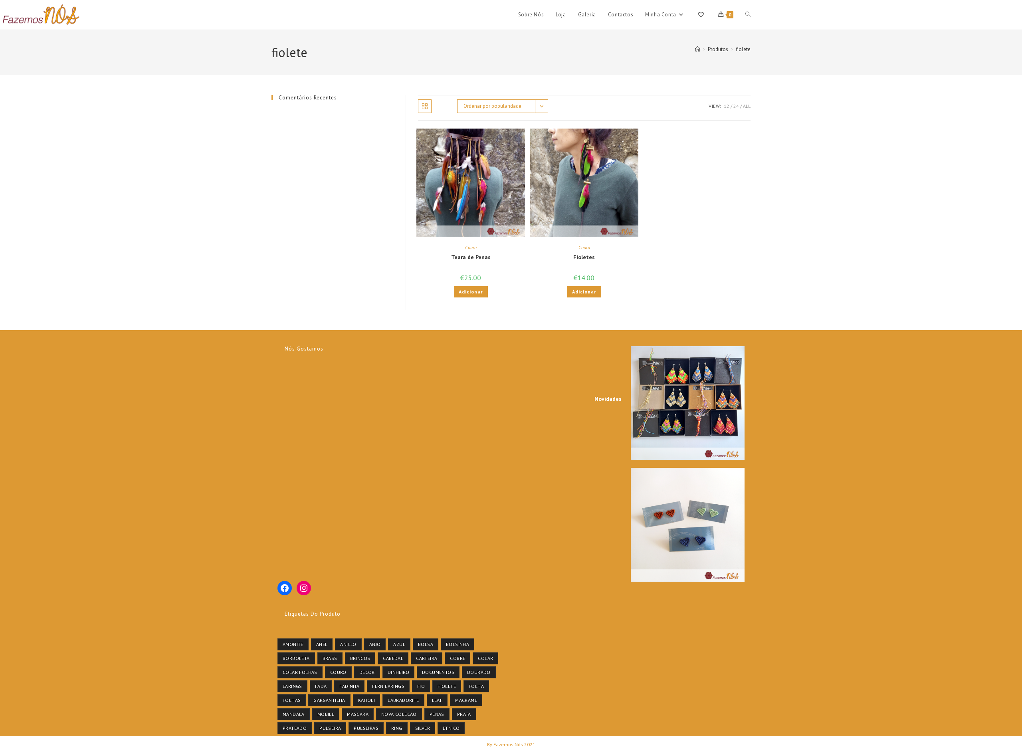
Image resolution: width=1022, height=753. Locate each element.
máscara (357, 714)
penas (437, 714)
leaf (437, 700)
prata (464, 714)
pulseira (330, 728)
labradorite (403, 700)
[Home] (697, 49)
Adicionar (471, 292)
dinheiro (398, 672)
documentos (438, 672)
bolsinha (457, 644)
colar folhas (300, 672)
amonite (293, 644)
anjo (375, 644)
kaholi (366, 700)
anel (322, 644)
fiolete (743, 49)
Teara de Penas (471, 257)
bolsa (425, 644)
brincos (360, 658)
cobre (457, 658)
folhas (292, 700)
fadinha (349, 686)
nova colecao (399, 714)
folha (476, 686)
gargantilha (329, 700)
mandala (294, 714)
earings (292, 686)
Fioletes (584, 257)
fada (321, 686)
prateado (295, 728)
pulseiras (366, 728)
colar (485, 658)
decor (367, 672)
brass (330, 658)
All (747, 106)
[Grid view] (425, 106)
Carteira (426, 658)
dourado (479, 672)
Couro (471, 247)
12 (726, 106)
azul (399, 644)
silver (422, 728)
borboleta (296, 658)
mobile (325, 714)
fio (421, 686)
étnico (451, 728)
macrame (466, 700)
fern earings (388, 686)
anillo (348, 644)
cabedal (393, 658)
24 (736, 106)
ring (396, 728)
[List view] (442, 106)
